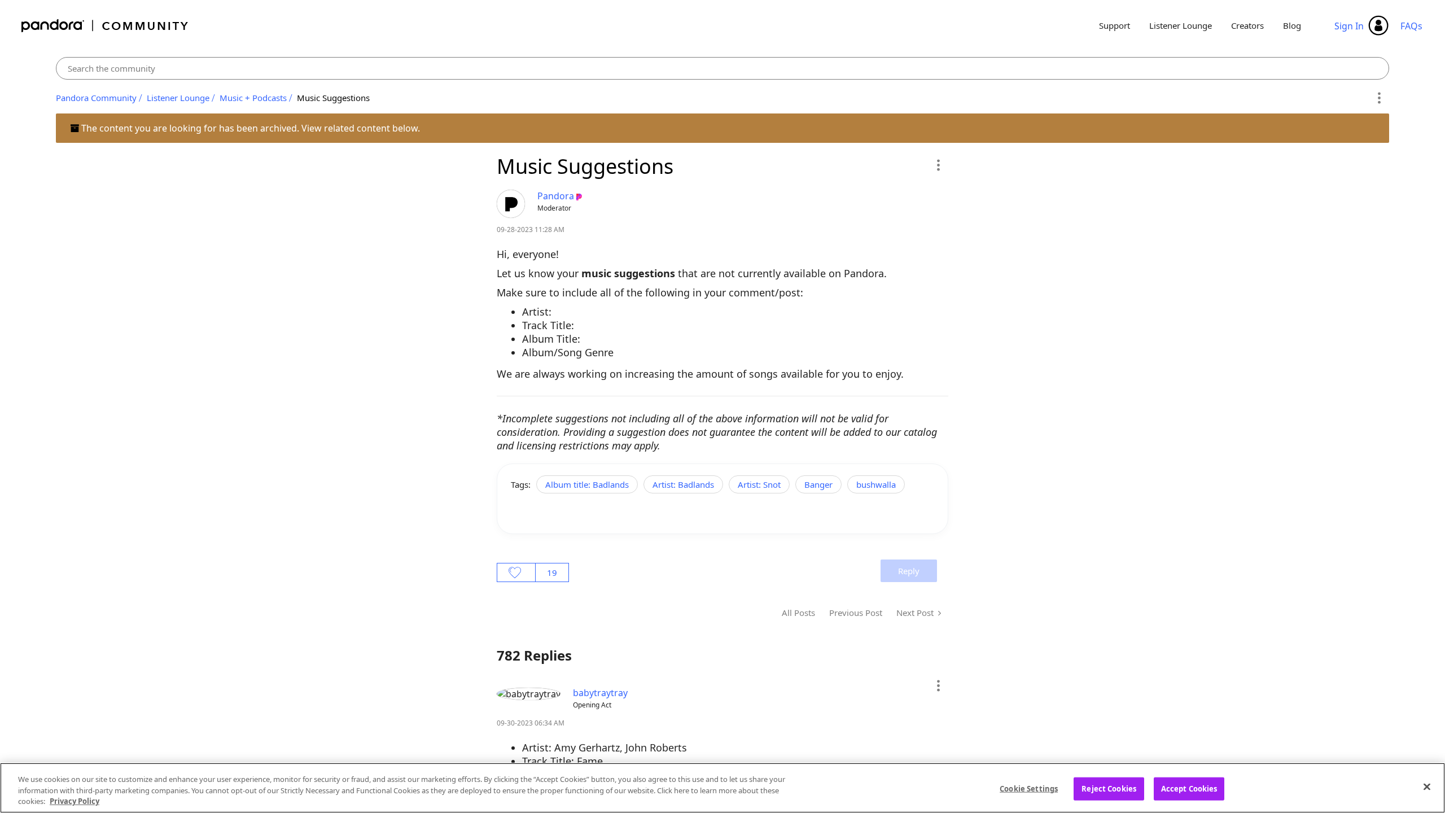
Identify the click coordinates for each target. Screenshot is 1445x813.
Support (1114, 25)
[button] (937, 165)
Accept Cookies (1189, 788)
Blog (1292, 25)
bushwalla (876, 484)
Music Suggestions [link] (333, 97)
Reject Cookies (1108, 788)
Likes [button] (516, 572)
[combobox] (723, 68)
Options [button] (1378, 98)
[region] (722, 788)
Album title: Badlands (587, 484)
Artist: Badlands (683, 484)
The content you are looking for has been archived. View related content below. (249, 128)
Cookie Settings (1029, 788)
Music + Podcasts (253, 97)
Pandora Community (105, 25)
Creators (1247, 25)
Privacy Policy (74, 801)
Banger (818, 484)
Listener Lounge (1180, 25)
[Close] (1427, 786)
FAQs (1411, 26)
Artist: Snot (759, 484)
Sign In (1349, 26)
